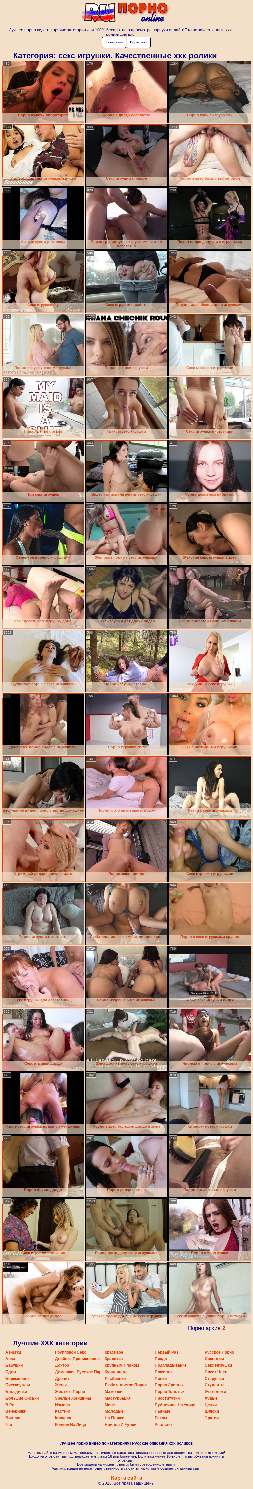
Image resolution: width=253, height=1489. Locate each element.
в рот (10, 1405)
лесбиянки (115, 1378)
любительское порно (126, 1385)
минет (111, 1405)
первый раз (166, 1352)
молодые (114, 1411)
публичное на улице (175, 1405)
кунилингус (116, 1372)
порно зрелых (169, 1385)
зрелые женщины (73, 1398)
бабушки (14, 1365)
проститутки (167, 1398)
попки (161, 1378)
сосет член (216, 1372)
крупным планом (122, 1365)
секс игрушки (218, 1365)
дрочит (62, 1378)
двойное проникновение (79, 1359)
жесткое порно (70, 1391)
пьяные (162, 1411)
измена (62, 1405)
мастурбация (118, 1398)
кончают (63, 1418)
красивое (114, 1352)
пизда (161, 1359)
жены (61, 1385)
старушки (214, 1378)
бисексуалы (17, 1385)
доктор (62, 1365)
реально (163, 1424)
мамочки (113, 1391)
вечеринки (15, 1411)
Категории (114, 42)
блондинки (16, 1391)
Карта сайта (126, 1478)
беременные (18, 1378)
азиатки (13, 1352)
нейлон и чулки (120, 1424)
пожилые (164, 1372)
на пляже (114, 1418)
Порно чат (138, 42)
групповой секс (70, 1352)
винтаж (12, 1418)
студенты (214, 1385)
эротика (213, 1418)
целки (211, 1405)
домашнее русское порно (80, 1372)
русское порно (219, 1352)
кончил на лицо (70, 1424)
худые (211, 1398)
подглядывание (171, 1365)
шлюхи (212, 1411)
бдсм (10, 1372)
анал (10, 1359)
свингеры (214, 1359)
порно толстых (170, 1391)
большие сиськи (22, 1398)
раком (161, 1418)
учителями (215, 1391)
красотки (114, 1359)
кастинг (62, 1411)
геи (8, 1424)
